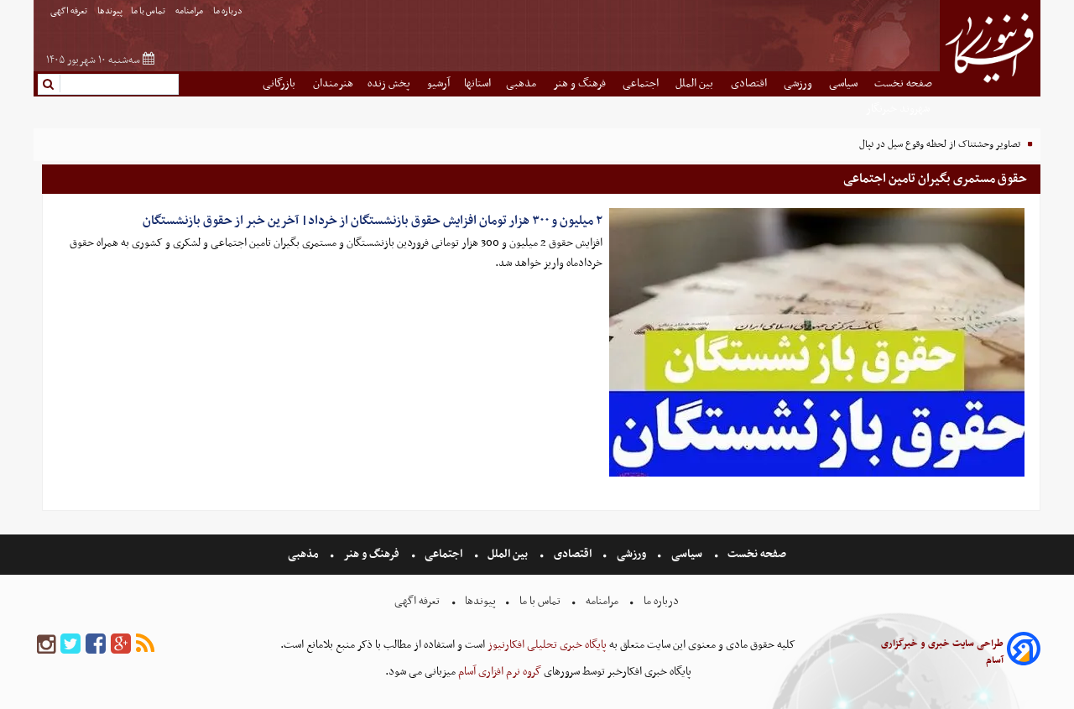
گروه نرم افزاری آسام (498, 671)
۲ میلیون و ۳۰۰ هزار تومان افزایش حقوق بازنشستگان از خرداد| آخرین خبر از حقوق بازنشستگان (372, 221)
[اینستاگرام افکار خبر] (46, 645)
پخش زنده (390, 83)
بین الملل (695, 83)
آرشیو (438, 83)
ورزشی (799, 83)
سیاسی (844, 83)
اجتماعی (642, 83)
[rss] (145, 645)
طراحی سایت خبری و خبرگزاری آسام (942, 652)
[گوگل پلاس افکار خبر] (121, 645)
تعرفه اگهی (69, 11)
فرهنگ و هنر (580, 83)
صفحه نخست (903, 83)
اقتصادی (750, 83)
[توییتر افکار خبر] (70, 645)
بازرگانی (280, 83)
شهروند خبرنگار (899, 108)
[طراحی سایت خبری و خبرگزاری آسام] (1023, 651)
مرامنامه (190, 11)
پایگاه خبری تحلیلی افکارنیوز (546, 644)
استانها (477, 83)
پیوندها (110, 11)
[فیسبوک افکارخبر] (96, 645)
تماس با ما (149, 11)
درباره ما (228, 11)
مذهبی (522, 83)
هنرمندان (333, 83)
